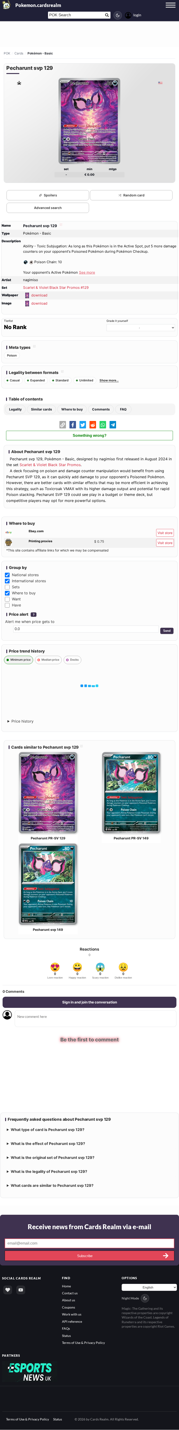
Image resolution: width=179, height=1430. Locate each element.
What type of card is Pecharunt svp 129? (47, 1129)
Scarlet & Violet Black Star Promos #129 (56, 287)
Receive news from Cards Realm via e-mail (89, 1227)
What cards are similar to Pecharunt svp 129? (52, 1185)
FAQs (66, 1328)
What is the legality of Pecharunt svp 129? (49, 1171)
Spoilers (50, 195)
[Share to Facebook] (72, 424)
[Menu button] (171, 9)
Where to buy (72, 409)
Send (167, 631)
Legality (15, 409)
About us (68, 1300)
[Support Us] (7, 1289)
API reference (72, 1321)
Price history (22, 721)
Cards (18, 53)
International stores (29, 581)
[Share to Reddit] (93, 424)
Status (66, 1335)
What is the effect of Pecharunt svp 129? (48, 1143)
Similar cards (41, 409)
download (39, 295)
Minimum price (20, 659)
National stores (25, 574)
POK (7, 53)
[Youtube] (20, 1289)
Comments (101, 409)
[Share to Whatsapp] (103, 424)
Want (16, 599)
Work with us (71, 1314)
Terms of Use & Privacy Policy (83, 1343)
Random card (134, 195)
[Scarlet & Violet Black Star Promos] (19, 82)
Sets (16, 587)
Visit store (165, 533)
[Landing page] (6, 4)
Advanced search (48, 208)
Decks (74, 659)
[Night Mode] (118, 15)
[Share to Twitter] (82, 424)
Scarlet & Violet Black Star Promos (50, 464)
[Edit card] (60, 225)
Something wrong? (90, 435)
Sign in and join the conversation (89, 1002)
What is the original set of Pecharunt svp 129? (52, 1157)
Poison (12, 355)
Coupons (68, 1307)
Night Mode (130, 1298)
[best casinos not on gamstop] (29, 1371)
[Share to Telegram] (113, 424)
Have (16, 605)
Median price (50, 659)
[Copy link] (62, 424)
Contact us (70, 1293)
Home (66, 1286)
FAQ (123, 409)
